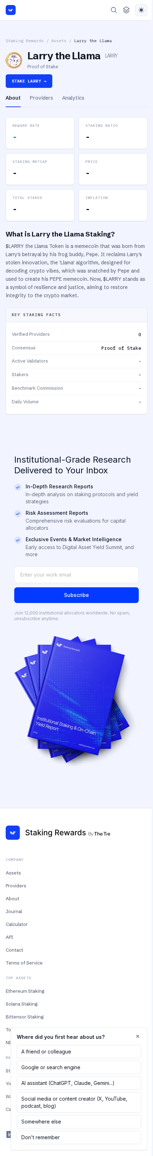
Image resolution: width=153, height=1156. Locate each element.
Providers (16, 885)
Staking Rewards (25, 40)
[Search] (113, 10)
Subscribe (76, 595)
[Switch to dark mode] (141, 10)
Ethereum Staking (25, 991)
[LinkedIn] (10, 1134)
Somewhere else (41, 1121)
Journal (14, 911)
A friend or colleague (46, 1051)
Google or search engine (50, 1067)
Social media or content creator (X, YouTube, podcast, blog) (74, 1102)
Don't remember (40, 1137)
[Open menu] (126, 10)
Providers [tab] (41, 98)
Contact (14, 950)
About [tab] (13, 98)
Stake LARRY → (29, 81)
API (9, 937)
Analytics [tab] (73, 98)
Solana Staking (21, 1004)
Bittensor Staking (24, 1017)
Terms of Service (24, 963)
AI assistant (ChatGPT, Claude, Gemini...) (68, 1083)
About (12, 898)
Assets (59, 40)
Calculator (17, 924)
